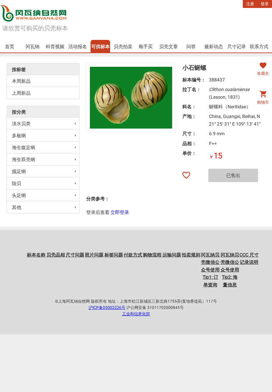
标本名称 (36, 254)
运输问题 (172, 254)
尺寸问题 (75, 254)
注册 (250, 4)
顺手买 (146, 46)
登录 (265, 4)
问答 (191, 46)
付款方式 (133, 254)
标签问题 (113, 254)
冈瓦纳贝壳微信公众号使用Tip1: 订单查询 (210, 269)
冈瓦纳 (32, 46)
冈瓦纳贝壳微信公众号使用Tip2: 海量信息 (230, 269)
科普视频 (55, 46)
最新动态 (213, 46)
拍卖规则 (191, 254)
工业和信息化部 (136, 314)
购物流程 (152, 254)
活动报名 (77, 46)
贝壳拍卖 (123, 46)
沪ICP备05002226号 (107, 307)
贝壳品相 (55, 254)
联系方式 (259, 46)
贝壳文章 (168, 46)
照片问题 (94, 254)
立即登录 (119, 212)
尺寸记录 (236, 46)
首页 (9, 46)
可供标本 (100, 46)
